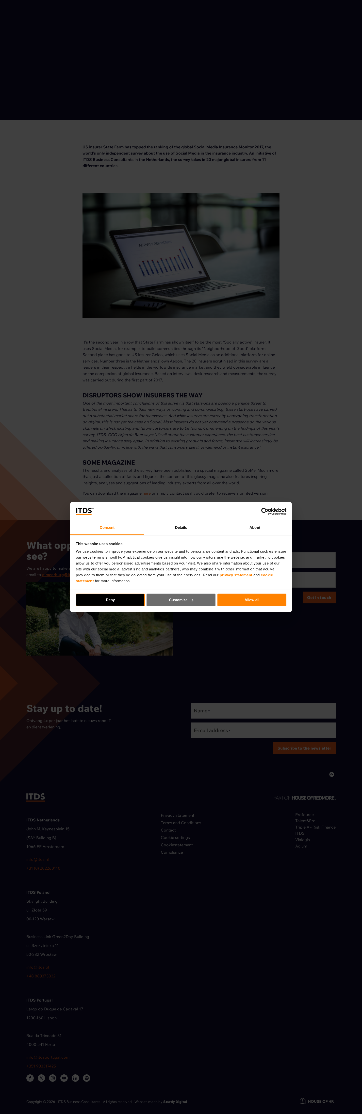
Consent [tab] (107, 528)
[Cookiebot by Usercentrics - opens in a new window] (264, 511)
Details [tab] (181, 528)
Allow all (252, 600)
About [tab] (254, 528)
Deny (110, 600)
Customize (178, 600)
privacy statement (236, 575)
